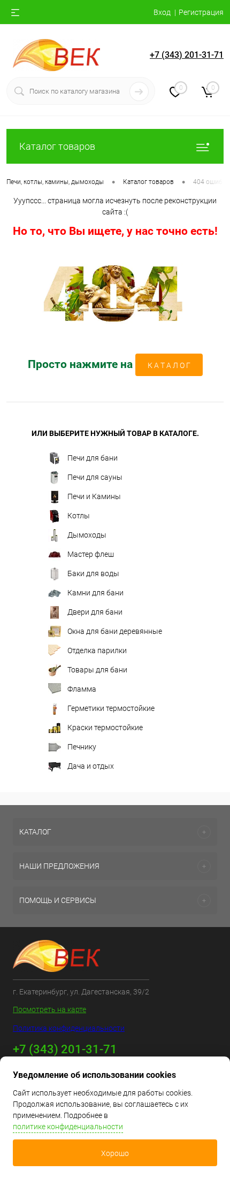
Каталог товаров (57, 146)
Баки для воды (93, 573)
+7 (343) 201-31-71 (187, 55)
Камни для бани (95, 592)
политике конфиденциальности (68, 1126)
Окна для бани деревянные (114, 631)
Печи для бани (92, 458)
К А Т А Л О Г (169, 365)
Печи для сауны (94, 477)
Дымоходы (86, 535)
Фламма (81, 689)
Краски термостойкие (105, 727)
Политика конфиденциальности (69, 1028)
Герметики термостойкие (111, 708)
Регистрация (201, 12)
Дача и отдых (90, 766)
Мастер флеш (90, 554)
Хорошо (115, 1153)
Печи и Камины (94, 496)
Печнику (81, 746)
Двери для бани (94, 612)
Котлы (78, 515)
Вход (162, 12)
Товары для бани (97, 669)
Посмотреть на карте (49, 1009)
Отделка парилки (97, 650)
